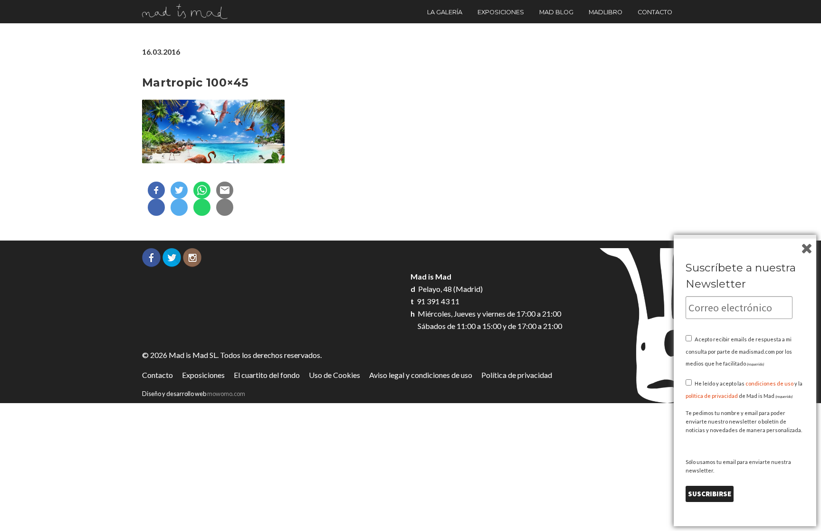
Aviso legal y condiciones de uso (420, 374)
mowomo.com (226, 393)
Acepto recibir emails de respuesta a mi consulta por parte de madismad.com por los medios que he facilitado (739, 351)
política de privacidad (712, 396)
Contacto (655, 12)
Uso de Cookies (334, 374)
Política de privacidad (516, 374)
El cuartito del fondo (267, 374)
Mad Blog (556, 12)
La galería (444, 12)
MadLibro (605, 12)
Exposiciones (500, 12)
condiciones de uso (769, 383)
